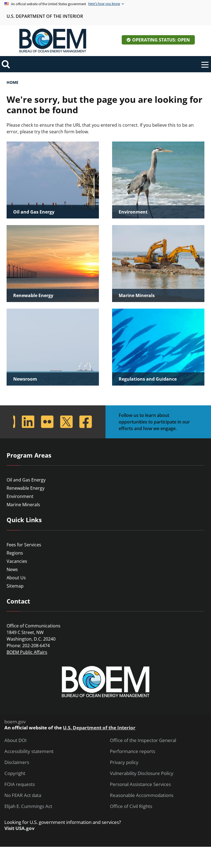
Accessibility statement (29, 751)
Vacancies (17, 561)
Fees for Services (24, 545)
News (12, 569)
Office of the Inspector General (143, 740)
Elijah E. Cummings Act (28, 806)
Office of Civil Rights (131, 806)
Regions (15, 553)
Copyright (14, 773)
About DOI (15, 740)
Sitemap (15, 586)
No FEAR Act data (22, 795)
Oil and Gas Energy (26, 480)
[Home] (53, 41)
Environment (20, 496)
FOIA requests (19, 784)
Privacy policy (124, 762)
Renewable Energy (26, 488)
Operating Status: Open (161, 40)
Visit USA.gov (19, 828)
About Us (16, 578)
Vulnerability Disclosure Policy (141, 773)
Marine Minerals (23, 505)
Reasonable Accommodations (141, 795)
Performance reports (132, 751)
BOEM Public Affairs (27, 652)
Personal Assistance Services (140, 784)
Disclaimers (16, 762)
